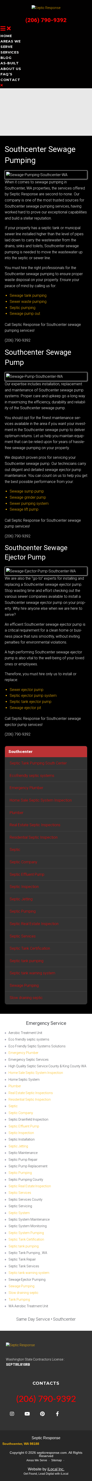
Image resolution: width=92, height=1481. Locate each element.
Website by (46, 1469)
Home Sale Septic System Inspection (41, 800)
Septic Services (23, 936)
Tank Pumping (19, 1299)
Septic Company (23, 862)
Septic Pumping (23, 911)
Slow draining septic (26, 997)
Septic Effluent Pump (27, 874)
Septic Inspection (24, 886)
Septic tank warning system (32, 973)
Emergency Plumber (26, 788)
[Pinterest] (42, 1414)
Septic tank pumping (26, 961)
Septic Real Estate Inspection (34, 924)
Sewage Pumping (24, 985)
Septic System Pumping (26, 1233)
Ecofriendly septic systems (32, 775)
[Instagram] (12, 1414)
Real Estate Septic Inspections (35, 825)
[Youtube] (27, 1414)
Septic (15, 849)
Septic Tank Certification (30, 948)
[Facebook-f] (57, 1414)
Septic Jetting (21, 899)
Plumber (16, 812)
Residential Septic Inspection (34, 837)
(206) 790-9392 (46, 20)
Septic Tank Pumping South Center (38, 763)
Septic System (19, 1213)
